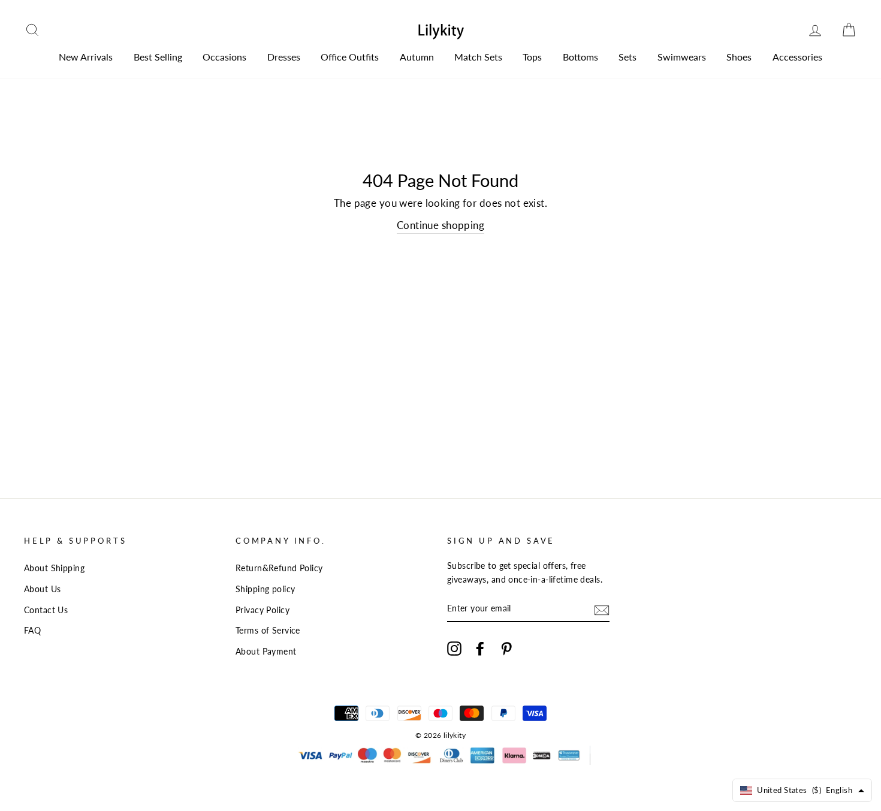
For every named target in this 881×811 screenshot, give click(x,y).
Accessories (797, 56)
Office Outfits (350, 56)
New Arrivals (86, 56)
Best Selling (158, 56)
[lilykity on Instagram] (454, 647)
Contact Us (46, 610)
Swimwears (681, 56)
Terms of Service (268, 630)
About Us (42, 589)
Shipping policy (265, 589)
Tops (532, 56)
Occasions (224, 56)
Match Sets (478, 56)
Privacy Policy (262, 610)
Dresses (283, 56)
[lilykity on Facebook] (480, 647)
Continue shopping (440, 225)
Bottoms (580, 56)
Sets (627, 56)
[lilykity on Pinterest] (506, 647)
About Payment (266, 651)
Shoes (739, 56)
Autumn (417, 56)
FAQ (32, 630)
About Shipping (54, 568)
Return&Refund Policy (279, 568)
